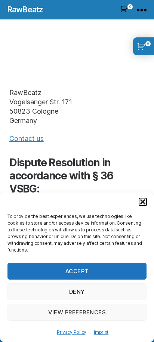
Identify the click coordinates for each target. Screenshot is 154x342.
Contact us (26, 138)
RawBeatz (25, 9)
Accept (77, 271)
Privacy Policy (71, 332)
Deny (77, 291)
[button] (143, 202)
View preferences (77, 312)
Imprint (101, 332)
